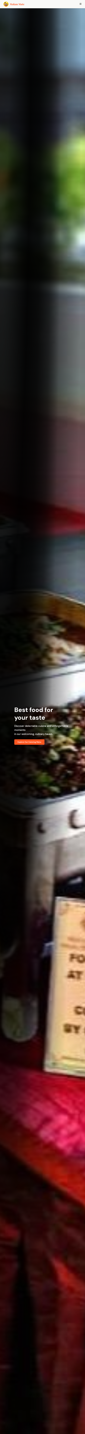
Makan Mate (17, 4)
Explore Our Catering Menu (29, 742)
